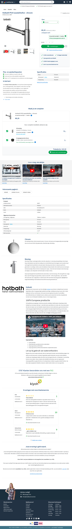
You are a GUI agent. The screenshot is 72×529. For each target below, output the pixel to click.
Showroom (28, 509)
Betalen (5, 504)
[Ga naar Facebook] (32, 518)
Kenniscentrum (29, 514)
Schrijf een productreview (36, 473)
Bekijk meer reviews (37, 440)
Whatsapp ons (27, 494)
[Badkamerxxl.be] (9, 2)
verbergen (60, 527)
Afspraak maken (30, 511)
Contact (28, 507)
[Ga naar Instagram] (34, 518)
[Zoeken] (52, 2)
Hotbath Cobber (27, 192)
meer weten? (54, 527)
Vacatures (28, 512)
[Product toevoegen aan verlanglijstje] (66, 46)
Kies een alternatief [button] (20, 134)
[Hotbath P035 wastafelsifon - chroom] (19, 32)
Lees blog (4, 183)
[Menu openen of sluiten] (2, 2)
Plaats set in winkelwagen (58, 152)
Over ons (28, 504)
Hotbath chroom (15, 192)
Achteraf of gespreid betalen (28, 6)
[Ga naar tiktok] (27, 518)
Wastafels (10, 9)
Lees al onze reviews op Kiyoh (35, 377)
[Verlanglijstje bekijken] (67, 2)
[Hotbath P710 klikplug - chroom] (13, 131)
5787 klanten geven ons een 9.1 (44, 6)
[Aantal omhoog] (52, 42)
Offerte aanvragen (8, 509)
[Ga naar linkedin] (29, 518)
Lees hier (64, 469)
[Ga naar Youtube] (38, 518)
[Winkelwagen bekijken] (70, 2)
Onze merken (29, 516)
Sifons (15, 9)
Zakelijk (28, 505)
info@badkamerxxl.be (29, 497)
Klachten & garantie (8, 511)
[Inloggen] (64, 2)
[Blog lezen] (11, 170)
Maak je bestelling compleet (55, 50)
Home (5, 9)
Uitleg (45, 77)
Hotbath (6, 192)
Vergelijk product (66, 13)
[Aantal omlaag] (46, 42)
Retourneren (7, 507)
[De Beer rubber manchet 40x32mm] (13, 140)
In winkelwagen (53, 46)
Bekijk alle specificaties (42, 82)
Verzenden (6, 505)
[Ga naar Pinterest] (36, 518)
